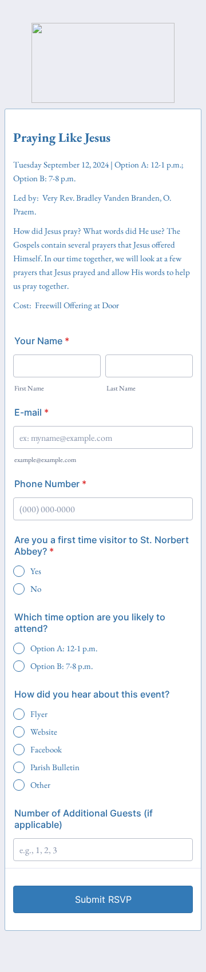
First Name (29, 388)
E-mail (31, 412)
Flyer (38, 713)
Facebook (46, 749)
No (35, 588)
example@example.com (45, 459)
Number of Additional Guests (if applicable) (83, 818)
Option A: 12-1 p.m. (63, 648)
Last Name (121, 388)
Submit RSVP (103, 899)
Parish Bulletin (55, 767)
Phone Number (50, 483)
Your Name (41, 340)
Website (43, 731)
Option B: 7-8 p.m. (61, 665)
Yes (35, 570)
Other (40, 784)
